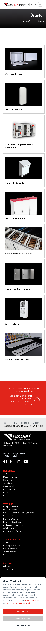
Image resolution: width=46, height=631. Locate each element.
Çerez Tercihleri (10, 448)
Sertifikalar (7, 542)
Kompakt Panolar (10, 507)
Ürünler (40, 21)
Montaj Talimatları (10, 549)
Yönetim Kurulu (9, 483)
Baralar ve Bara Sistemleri (14, 522)
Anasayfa (26, 21)
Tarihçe (6, 474)
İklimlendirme (9, 528)
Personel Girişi (9, 489)
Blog (5, 495)
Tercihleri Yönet (23, 625)
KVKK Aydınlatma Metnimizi (18, 603)
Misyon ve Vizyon (10, 477)
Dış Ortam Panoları (11, 519)
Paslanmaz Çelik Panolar (13, 525)
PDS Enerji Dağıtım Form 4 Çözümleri (18, 513)
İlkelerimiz (7, 480)
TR (31, 4)
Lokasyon (7, 566)
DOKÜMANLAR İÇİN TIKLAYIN (21, 403)
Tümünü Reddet (23, 618)
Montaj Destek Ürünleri (12, 531)
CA (35, 4)
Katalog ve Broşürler (11, 546)
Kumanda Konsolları (11, 516)
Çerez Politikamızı (33, 600)
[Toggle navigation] (40, 4)
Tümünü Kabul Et (23, 612)
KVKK (5, 492)
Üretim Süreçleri (10, 555)
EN (27, 4)
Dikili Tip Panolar (10, 510)
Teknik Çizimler (9, 552)
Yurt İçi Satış (8, 569)
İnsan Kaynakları (10, 486)
